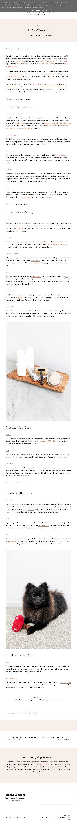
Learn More (35, 10)
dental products (36, 276)
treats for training (29, 685)
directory (29, 35)
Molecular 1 (19, 297)
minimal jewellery (19, 123)
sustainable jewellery (30, 118)
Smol (8, 519)
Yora (7, 662)
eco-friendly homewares (46, 64)
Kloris (8, 434)
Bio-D (7, 535)
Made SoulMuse (19, 817)
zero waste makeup (41, 242)
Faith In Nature (12, 254)
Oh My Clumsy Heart (14, 114)
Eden (62, 295)
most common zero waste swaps (52, 87)
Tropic (8, 238)
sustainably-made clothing (53, 74)
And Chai (9, 464)
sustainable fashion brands (45, 61)
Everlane (9, 170)
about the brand (50, 126)
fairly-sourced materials (27, 128)
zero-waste (48, 35)
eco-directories (21, 61)
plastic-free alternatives (22, 74)
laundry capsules (43, 525)
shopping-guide (39, 35)
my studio (26, 476)
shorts (48, 197)
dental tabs (9, 284)
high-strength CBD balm (47, 441)
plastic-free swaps (52, 84)
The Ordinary (18, 228)
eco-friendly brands (38, 84)
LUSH (7, 272)
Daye (7, 450)
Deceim (8, 219)
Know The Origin (12, 135)
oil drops (58, 441)
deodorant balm (23, 311)
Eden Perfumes (11, 291)
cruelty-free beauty (23, 64)
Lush (66, 276)
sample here (62, 457)
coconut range (33, 263)
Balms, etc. (10, 307)
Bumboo (9, 500)
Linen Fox (9, 151)
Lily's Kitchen (11, 678)
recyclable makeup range (59, 244)
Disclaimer (67, 815)
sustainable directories (13, 87)
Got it (44, 10)
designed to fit (25, 197)
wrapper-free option (12, 512)
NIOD (60, 228)
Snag (8, 188)
